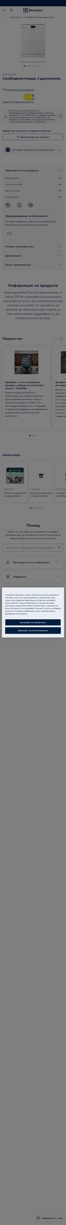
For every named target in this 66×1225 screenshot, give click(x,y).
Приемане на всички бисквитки (33, 630)
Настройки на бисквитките (33, 622)
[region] (33, 612)
